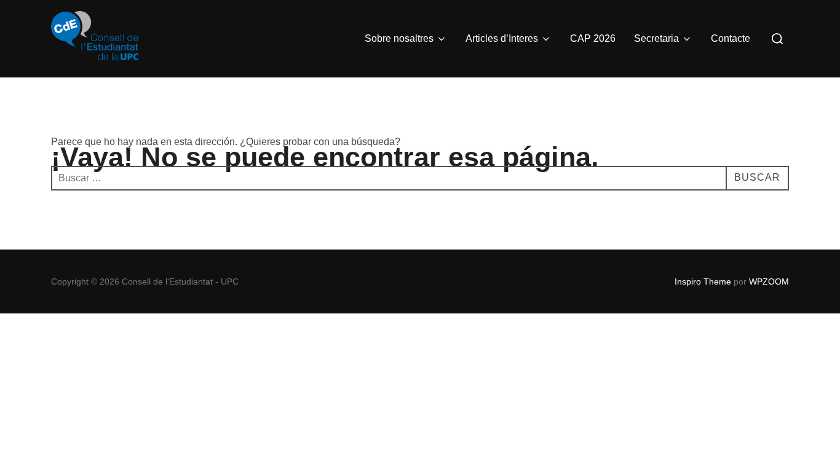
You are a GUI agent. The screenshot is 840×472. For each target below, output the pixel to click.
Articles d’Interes (502, 38)
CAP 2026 (593, 38)
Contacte (730, 38)
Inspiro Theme (703, 281)
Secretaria (656, 38)
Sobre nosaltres (399, 38)
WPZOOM (769, 281)
